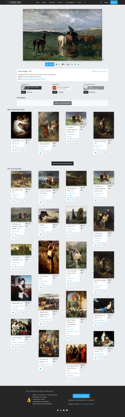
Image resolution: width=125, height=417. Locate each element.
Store (79, 2)
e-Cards (60, 2)
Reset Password (89, 404)
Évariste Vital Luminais (100, 71)
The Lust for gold (17, 337)
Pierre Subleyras (99, 354)
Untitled (41, 225)
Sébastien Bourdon (44, 364)
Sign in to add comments (62, 103)
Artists (44, 2)
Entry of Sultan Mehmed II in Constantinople (71, 322)
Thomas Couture (16, 342)
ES (72, 375)
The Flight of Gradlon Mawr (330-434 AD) (72, 130)
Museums (52, 2)
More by (62, 163)
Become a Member (81, 396)
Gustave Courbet (44, 319)
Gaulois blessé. (16, 141)
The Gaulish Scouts (17, 190)
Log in (106, 2)
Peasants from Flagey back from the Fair (44, 314)
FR (16, 308)
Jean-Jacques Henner (100, 320)
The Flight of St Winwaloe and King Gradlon (17, 226)
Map (37, 2)
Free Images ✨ (70, 2)
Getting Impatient (44, 144)
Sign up (114, 2)
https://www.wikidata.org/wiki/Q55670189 (33, 79)
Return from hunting (100, 141)
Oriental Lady (15, 303)
